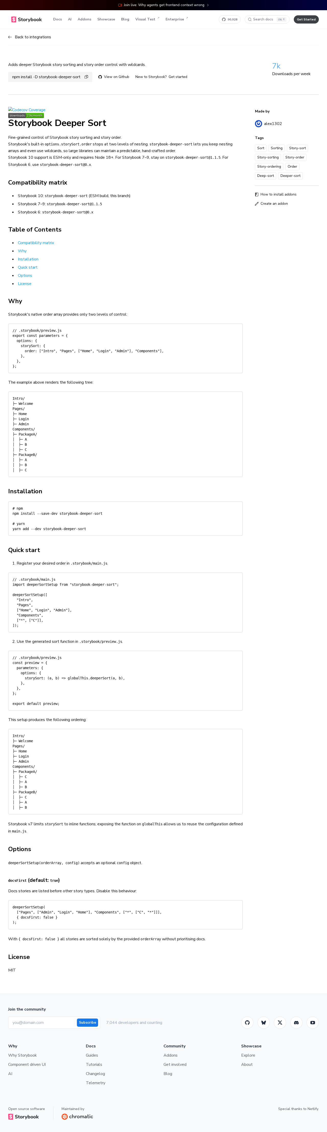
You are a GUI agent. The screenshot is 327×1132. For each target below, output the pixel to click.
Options (25, 275)
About (247, 1064)
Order (292, 166)
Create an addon (274, 203)
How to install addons (279, 194)
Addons (84, 19)
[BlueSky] (264, 1022)
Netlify (313, 1108)
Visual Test (145, 19)
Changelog (95, 1074)
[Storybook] (296, 1022)
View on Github (116, 76)
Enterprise (175, 19)
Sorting (277, 148)
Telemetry (95, 1083)
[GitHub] (247, 1022)
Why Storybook (22, 1055)
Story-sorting (268, 157)
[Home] (26, 19)
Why (22, 251)
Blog (125, 19)
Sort (260, 148)
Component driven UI (27, 1064)
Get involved (175, 1064)
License (24, 284)
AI (70, 19)
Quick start (28, 267)
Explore (248, 1055)
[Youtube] (313, 1022)
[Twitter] (280, 1022)
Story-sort (297, 148)
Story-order (294, 157)
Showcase (106, 19)
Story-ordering (269, 166)
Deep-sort (265, 175)
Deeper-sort (290, 175)
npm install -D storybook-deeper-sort (46, 77)
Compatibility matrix (36, 243)
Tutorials (94, 1064)
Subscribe (87, 1022)
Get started (178, 76)
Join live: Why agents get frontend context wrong (164, 5)
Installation (28, 259)
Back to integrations (33, 37)
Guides (92, 1055)
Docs (57, 19)
